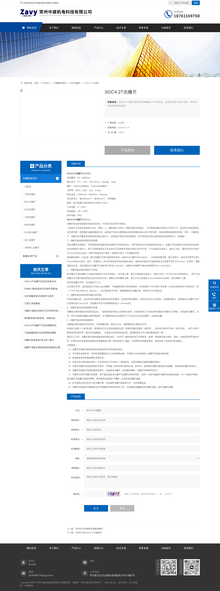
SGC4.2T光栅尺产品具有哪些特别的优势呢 (42, 325)
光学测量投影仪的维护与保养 (39, 296)
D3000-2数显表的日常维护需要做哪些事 (42, 288)
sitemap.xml (110, 582)
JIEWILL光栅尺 (32, 247)
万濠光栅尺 (30, 194)
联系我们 (188, 27)
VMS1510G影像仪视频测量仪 (89, 528)
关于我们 (54, 27)
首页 (36, 83)
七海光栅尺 (30, 217)
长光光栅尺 (75, 83)
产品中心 (99, 27)
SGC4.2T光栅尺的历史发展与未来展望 (42, 281)
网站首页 (32, 27)
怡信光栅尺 (30, 224)
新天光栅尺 (30, 202)
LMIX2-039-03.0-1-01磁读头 (88, 532)
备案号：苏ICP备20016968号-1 (87, 582)
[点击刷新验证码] (113, 493)
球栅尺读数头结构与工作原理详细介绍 (42, 310)
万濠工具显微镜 (32, 303)
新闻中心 (99, 548)
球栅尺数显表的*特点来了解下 (39, 340)
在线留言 (166, 27)
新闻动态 (76, 27)
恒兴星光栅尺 (31, 232)
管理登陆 (29, 585)
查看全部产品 (30, 256)
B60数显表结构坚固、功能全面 (39, 318)
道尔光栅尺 (30, 240)
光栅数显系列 (60, 83)
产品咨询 (127, 150)
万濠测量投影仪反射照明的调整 (40, 332)
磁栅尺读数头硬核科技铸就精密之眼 (42, 347)
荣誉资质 (143, 27)
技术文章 (121, 27)
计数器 (27, 186)
